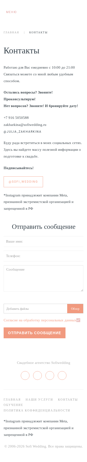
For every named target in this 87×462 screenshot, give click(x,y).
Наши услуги (39, 399)
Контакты (68, 399)
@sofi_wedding (23, 181)
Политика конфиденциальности (37, 410)
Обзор (75, 308)
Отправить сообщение (34, 333)
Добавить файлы (17, 308)
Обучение (13, 405)
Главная (11, 32)
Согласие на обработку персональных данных (40, 320)
